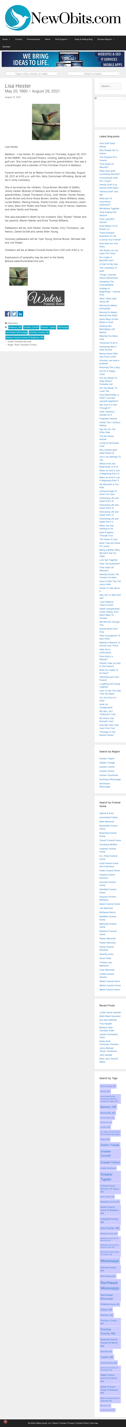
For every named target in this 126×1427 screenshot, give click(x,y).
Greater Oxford (106, 771)
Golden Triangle (107, 762)
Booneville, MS (108, 1113)
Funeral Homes (33, 39)
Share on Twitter (14, 314)
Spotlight (6, 46)
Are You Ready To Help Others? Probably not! (108, 381)
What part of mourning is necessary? (105, 201)
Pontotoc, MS (107, 1315)
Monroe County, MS (108, 1269)
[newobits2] (63, 66)
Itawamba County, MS (110, 1202)
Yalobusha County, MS (108, 1410)
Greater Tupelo (48, 327)
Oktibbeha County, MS (110, 1304)
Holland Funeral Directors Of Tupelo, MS (110, 1189)
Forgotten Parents (108, 418)
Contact (18, 39)
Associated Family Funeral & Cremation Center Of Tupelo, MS (109, 1098)
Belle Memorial (106, 821)
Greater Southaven (108, 775)
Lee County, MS (110, 1228)
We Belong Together (109, 208)
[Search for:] (110, 86)
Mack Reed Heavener (110, 1016)
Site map (94, 1423)
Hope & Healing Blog (84, 39)
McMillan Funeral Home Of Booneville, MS (109, 1239)
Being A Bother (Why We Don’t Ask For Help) (109, 553)
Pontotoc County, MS (109, 1322)
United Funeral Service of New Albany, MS (109, 1369)
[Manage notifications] (5, 1422)
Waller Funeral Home (109, 981)
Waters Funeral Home (110, 985)
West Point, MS (105, 1405)
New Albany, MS (108, 1276)
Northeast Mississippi (16, 332)
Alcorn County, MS (108, 1086)
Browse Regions (105, 39)
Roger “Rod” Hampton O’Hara (22, 345)
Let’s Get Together (108, 560)
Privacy (71, 1423)
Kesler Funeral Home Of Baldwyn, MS (110, 1210)
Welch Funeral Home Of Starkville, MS (110, 1399)
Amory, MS (105, 1091)
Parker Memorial (107, 938)
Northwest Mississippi (107, 1297)
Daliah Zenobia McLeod (19, 341)
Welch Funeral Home (109, 989)
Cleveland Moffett (108, 844)
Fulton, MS (105, 1139)
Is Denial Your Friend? (110, 239)
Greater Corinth (31, 327)
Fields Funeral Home (109, 870)
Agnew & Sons (106, 813)
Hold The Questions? (109, 563)
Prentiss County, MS (39, 332)
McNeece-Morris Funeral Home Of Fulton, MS (109, 1246)
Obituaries (13, 323)
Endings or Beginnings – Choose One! (109, 291)
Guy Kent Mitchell (108, 1020)
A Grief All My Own (108, 264)
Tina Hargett (105, 1023)
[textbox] (32, 73)
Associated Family (108, 817)
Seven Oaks (105, 958)
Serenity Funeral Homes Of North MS (109, 1342)
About (47, 39)
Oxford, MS (106, 1309)
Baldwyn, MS (15, 327)
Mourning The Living (109, 367)
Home (5, 39)
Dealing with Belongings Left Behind (107, 329)
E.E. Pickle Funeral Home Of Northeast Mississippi (110, 1133)
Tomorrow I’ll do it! (108, 343)
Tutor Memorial (106, 970)
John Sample (105, 1055)
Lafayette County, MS (110, 1220)
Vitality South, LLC (43, 1423)
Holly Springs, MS (107, 1197)
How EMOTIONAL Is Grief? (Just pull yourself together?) (109, 398)
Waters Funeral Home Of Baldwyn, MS (25, 337)
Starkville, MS (106, 1351)
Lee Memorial (106, 908)
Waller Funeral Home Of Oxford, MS (109, 1378)
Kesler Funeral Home (109, 904)
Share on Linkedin (20, 314)
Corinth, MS (105, 1127)
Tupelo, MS (107, 1357)
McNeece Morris (107, 912)
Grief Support (61, 39)
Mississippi (63, 327)
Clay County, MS (106, 1122)
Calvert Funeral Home (110, 840)
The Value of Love (108, 539)
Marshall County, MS (109, 1234)
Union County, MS (109, 1363)
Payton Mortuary (107, 942)
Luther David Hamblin (110, 1012)
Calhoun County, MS (107, 1118)
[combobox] (32, 73)
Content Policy (82, 1423)
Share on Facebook (7, 314)
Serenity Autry (106, 954)
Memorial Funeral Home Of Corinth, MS (110, 1253)
